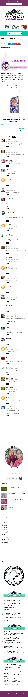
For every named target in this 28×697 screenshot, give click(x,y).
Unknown (8, 179)
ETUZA (6, 669)
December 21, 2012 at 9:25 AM (12, 152)
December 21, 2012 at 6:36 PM (12, 359)
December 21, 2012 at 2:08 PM (12, 278)
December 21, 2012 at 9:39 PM (12, 379)
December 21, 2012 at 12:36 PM (13, 259)
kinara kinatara (9, 198)
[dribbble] (15, 695)
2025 (3, 517)
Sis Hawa (11, 693)
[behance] (19, 695)
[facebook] (8, 1)
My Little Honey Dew (9, 651)
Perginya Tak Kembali (9, 607)
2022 (3, 520)
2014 (3, 534)
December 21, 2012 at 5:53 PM (12, 349)
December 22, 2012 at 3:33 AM (12, 398)
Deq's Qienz (9, 296)
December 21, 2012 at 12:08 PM (13, 226)
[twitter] (13, 1)
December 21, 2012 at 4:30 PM (12, 307)
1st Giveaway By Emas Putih (15, 499)
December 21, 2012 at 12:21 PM (13, 248)
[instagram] (17, 1)
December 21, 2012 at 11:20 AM (13, 190)
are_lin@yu (9, 139)
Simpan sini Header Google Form (11, 638)
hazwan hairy (9, 160)
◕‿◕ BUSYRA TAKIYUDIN (11, 641)
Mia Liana (6, 609)
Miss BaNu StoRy (8, 646)
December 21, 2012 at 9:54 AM (12, 180)
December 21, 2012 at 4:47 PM (12, 316)
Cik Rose (8, 367)
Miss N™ (8, 406)
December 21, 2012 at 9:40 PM (12, 389)
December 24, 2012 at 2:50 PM (12, 408)
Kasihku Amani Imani (9, 605)
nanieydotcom (9, 188)
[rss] (17, 695)
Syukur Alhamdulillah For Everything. (12, 671)
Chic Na (8, 150)
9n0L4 (7, 357)
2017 (3, 529)
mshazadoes (9, 169)
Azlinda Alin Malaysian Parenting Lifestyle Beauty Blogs (12, 614)
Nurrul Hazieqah (10, 212)
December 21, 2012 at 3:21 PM (12, 287)
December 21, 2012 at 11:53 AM (13, 213)
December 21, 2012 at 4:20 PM (12, 297)
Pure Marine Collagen (14, 487)
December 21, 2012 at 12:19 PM (13, 235)
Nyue (7, 246)
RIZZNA (8, 234)
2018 (3, 527)
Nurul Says (9, 276)
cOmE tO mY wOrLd (9, 599)
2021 (3, 522)
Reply (7, 146)
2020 (3, 524)
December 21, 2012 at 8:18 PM (12, 368)
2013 (3, 536)
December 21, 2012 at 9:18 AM (12, 141)
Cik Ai (7, 327)
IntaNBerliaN (9, 378)
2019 (3, 525)
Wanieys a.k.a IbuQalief (12, 315)
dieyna (7, 267)
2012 (3, 537)
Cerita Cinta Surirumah (10, 664)
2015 (3, 532)
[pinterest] (10, 695)
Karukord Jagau (8, 631)
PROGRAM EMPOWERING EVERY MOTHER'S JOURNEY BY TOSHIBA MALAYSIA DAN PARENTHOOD (12, 602)
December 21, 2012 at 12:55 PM (13, 268)
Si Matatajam (9, 338)
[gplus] (15, 1)
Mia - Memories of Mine (10, 678)
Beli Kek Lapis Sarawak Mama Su (11, 611)
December (6, 539)
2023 (3, 519)
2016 (3, 531)
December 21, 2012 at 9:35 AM (12, 171)
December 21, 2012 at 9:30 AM (12, 161)
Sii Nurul (6, 673)
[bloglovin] (12, 695)
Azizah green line (10, 348)
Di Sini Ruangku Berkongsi (10, 637)
